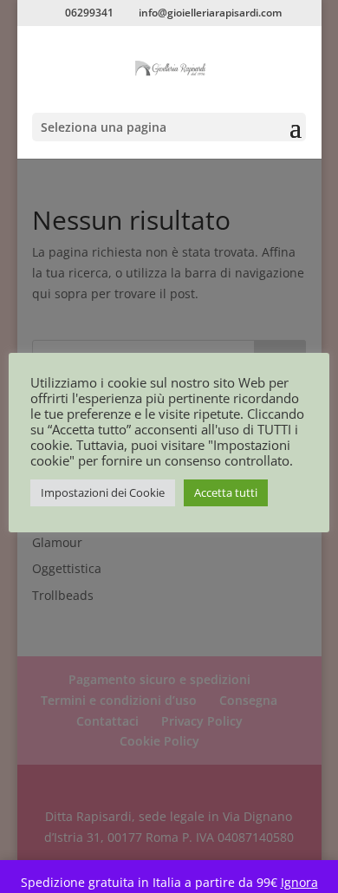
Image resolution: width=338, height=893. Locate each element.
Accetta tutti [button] (225, 492)
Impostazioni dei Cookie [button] (103, 492)
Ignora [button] (299, 882)
